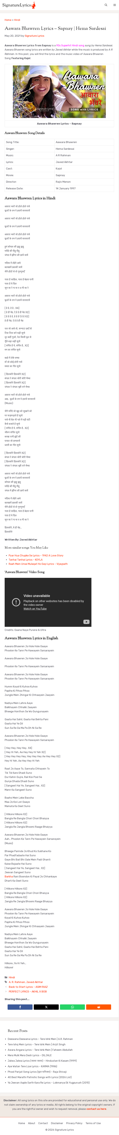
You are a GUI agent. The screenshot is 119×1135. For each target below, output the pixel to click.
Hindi (17, 19)
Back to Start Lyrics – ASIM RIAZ (28, 986)
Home (8, 19)
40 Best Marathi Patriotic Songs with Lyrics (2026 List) (40, 1077)
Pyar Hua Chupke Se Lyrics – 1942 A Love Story (36, 555)
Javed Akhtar (34, 982)
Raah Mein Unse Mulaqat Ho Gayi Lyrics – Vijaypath (38, 563)
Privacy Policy (74, 1123)
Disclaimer (57, 1123)
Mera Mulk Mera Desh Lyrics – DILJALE (30, 1055)
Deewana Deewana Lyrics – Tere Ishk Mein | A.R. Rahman (40, 1039)
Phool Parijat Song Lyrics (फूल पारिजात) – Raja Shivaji (37, 1071)
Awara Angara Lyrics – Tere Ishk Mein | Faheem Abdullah (40, 1049)
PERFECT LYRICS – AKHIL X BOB (28, 991)
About (31, 1123)
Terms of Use (93, 1123)
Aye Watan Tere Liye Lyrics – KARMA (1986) (32, 1066)
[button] (106, 5)
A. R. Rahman (17, 982)
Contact (43, 1123)
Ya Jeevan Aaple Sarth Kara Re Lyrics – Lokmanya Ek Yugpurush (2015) (49, 1082)
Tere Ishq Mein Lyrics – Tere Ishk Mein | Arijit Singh (37, 1044)
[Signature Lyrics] (19, 5)
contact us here (96, 1108)
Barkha (9, 876)
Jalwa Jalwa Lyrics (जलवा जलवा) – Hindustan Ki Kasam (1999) (42, 1060)
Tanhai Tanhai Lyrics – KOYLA (26, 559)
